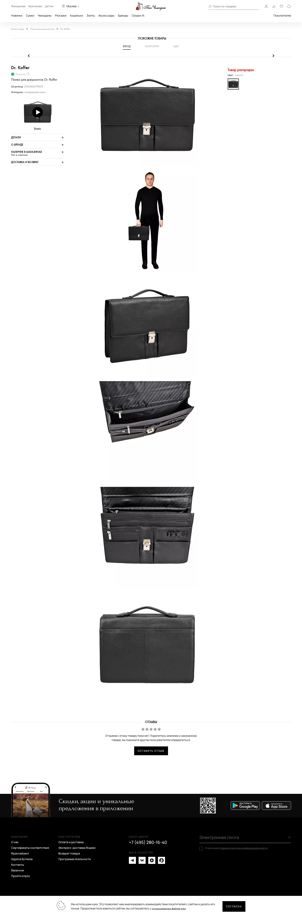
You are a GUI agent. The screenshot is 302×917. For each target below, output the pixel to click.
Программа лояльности (74, 859)
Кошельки (76, 15)
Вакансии (17, 870)
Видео (37, 128)
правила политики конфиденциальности (243, 848)
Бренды (123, 15)
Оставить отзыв (151, 750)
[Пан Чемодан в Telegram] (132, 860)
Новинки (16, 15)
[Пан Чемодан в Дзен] (151, 860)
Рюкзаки (60, 15)
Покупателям (282, 15)
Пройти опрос (20, 876)
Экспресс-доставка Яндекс (77, 848)
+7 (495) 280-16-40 (148, 842)
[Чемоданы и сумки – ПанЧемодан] (151, 6)
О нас (15, 842)
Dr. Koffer (65, 28)
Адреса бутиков (22, 859)
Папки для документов (42, 28)
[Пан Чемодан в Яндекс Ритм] (161, 860)
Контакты (17, 865)
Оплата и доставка (71, 842)
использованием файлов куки (169, 908)
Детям (49, 6)
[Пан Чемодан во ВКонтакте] (142, 860)
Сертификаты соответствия (30, 848)
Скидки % (138, 15)
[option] (145, 117)
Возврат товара (69, 853)
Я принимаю (236, 848)
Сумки (30, 15)
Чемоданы (44, 15)
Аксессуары (106, 15)
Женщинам (18, 6)
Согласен (234, 906)
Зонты (91, 15)
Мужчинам (35, 6)
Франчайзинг (20, 853)
